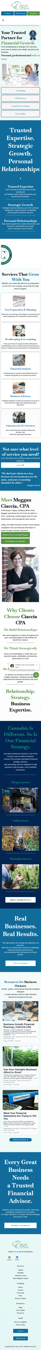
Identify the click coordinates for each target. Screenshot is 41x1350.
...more (13, 1034)
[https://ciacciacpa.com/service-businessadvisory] (20, 388)
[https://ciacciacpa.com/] (20, 1245)
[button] (3, 20)
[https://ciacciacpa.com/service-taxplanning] (20, 301)
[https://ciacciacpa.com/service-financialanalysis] (20, 360)
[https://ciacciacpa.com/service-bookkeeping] (20, 331)
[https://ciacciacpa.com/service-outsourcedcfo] (20, 417)
